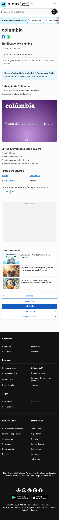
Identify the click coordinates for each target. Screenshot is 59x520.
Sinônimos (35, 346)
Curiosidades (7, 444)
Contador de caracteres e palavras (42, 379)
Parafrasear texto (9, 373)
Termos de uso (37, 429)
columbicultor (29, 311)
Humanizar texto (38, 373)
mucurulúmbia (8, 181)
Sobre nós (35, 459)
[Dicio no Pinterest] (35, 490)
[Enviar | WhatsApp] (8, 37)
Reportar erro (37, 434)
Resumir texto (8, 385)
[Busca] (54, 12)
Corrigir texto (7, 379)
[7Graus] (23, 505)
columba (29, 296)
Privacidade (36, 449)
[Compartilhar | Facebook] (3, 37)
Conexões (35, 402)
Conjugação (7, 352)
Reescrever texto (9, 368)
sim (6, 192)
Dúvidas (5, 454)
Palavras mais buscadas (12, 429)
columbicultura (29, 316)
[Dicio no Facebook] (40, 490)
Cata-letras (7, 402)
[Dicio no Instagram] (18, 490)
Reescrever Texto (45, 73)
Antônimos (35, 352)
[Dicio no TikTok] (29, 490)
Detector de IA (37, 368)
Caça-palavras (8, 407)
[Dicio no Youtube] (24, 490)
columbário (29, 301)
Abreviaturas (7, 439)
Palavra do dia (8, 449)
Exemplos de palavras (11, 434)
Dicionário (6, 346)
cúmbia (5, 175)
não (14, 192)
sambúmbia (35, 175)
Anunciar (35, 454)
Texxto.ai (35, 385)
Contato (34, 439)
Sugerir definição (38, 444)
